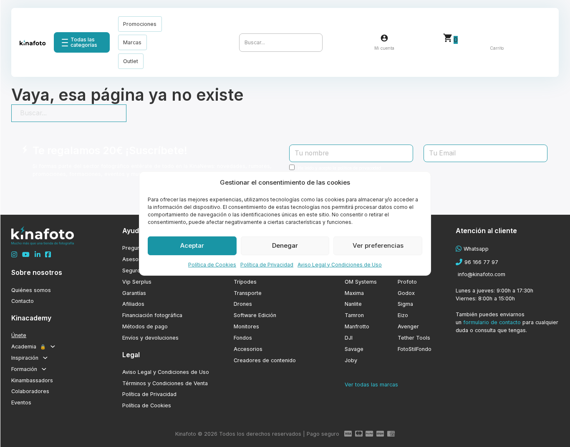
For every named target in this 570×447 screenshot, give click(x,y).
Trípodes (245, 282)
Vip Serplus (136, 282)
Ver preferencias (378, 245)
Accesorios (248, 349)
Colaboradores (30, 391)
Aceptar (192, 245)
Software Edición (255, 315)
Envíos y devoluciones (150, 338)
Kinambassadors (32, 380)
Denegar (285, 245)
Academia (28, 346)
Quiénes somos (31, 290)
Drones (243, 304)
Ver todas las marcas (371, 384)
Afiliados (133, 304)
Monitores (246, 326)
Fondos (243, 338)
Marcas (132, 42)
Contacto (22, 301)
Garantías (134, 293)
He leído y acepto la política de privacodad (339, 167)
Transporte (248, 293)
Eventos (21, 402)
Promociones (139, 24)
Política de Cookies (212, 264)
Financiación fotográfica (152, 315)
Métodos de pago (145, 326)
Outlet (130, 61)
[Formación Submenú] (44, 369)
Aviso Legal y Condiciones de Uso (340, 264)
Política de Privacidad (266, 264)
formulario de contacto (492, 322)
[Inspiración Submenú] (45, 358)
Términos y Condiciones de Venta (165, 383)
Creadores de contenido (265, 360)
